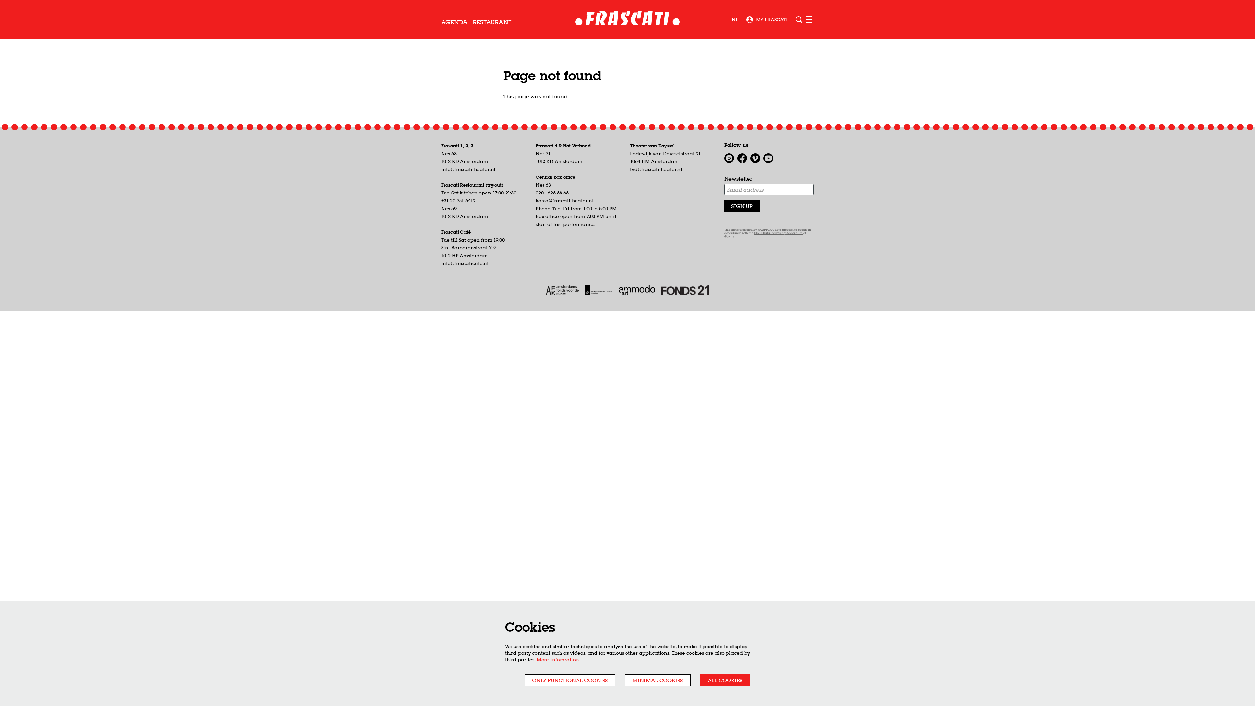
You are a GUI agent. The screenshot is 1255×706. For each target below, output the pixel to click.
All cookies (725, 680)
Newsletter (738, 179)
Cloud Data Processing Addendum (778, 233)
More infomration (558, 660)
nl (735, 19)
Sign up (742, 206)
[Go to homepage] (627, 20)
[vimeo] (755, 158)
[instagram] (729, 158)
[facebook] (742, 158)
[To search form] (799, 20)
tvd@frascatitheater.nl (656, 169)
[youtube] (768, 158)
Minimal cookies (657, 680)
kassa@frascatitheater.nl (565, 201)
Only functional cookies (570, 680)
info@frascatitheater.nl (468, 169)
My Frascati (772, 20)
